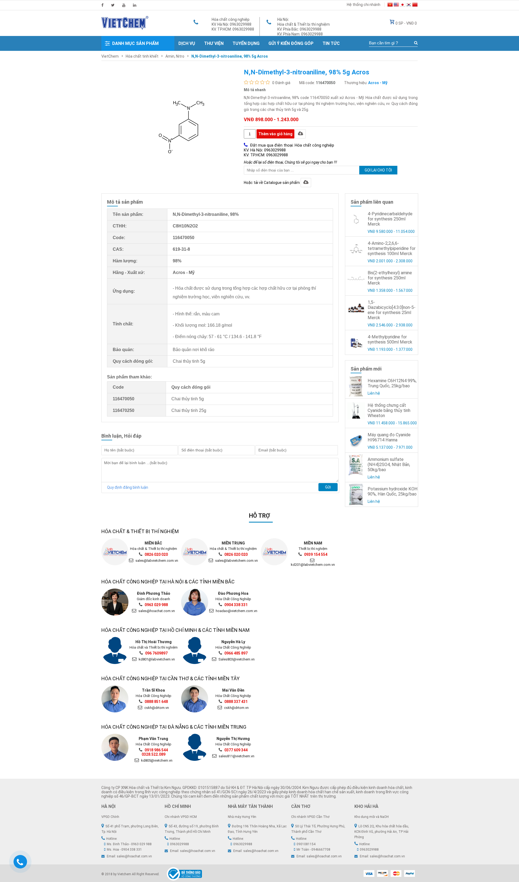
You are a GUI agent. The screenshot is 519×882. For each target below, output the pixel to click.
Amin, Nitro (174, 56)
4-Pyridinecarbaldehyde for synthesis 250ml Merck (390, 219)
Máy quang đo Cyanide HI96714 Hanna (389, 437)
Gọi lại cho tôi (378, 170)
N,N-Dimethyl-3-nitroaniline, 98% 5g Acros (229, 56)
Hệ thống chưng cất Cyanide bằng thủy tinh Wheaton (389, 410)
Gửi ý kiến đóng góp (291, 43)
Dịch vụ (186, 43)
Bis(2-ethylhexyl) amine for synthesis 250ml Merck (390, 278)
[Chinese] (415, 5)
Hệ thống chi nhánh (363, 4)
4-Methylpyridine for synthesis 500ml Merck (390, 339)
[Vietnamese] (390, 5)
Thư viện (214, 43)
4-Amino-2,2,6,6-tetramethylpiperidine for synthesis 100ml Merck (391, 248)
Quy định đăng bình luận (127, 487)
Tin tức (331, 43)
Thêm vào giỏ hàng (275, 134)
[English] (396, 5)
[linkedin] (134, 5)
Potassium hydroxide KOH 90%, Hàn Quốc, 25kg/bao (393, 491)
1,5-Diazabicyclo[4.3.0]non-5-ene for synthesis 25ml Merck (391, 310)
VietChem (110, 56)
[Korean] (408, 5)
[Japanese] (402, 5)
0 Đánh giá (281, 83)
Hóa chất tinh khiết (142, 56)
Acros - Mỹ (377, 83)
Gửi (328, 487)
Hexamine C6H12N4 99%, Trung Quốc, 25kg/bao (392, 383)
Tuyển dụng (246, 43)
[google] (123, 5)
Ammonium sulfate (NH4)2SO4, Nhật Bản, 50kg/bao (389, 464)
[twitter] (113, 5)
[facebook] (102, 5)
